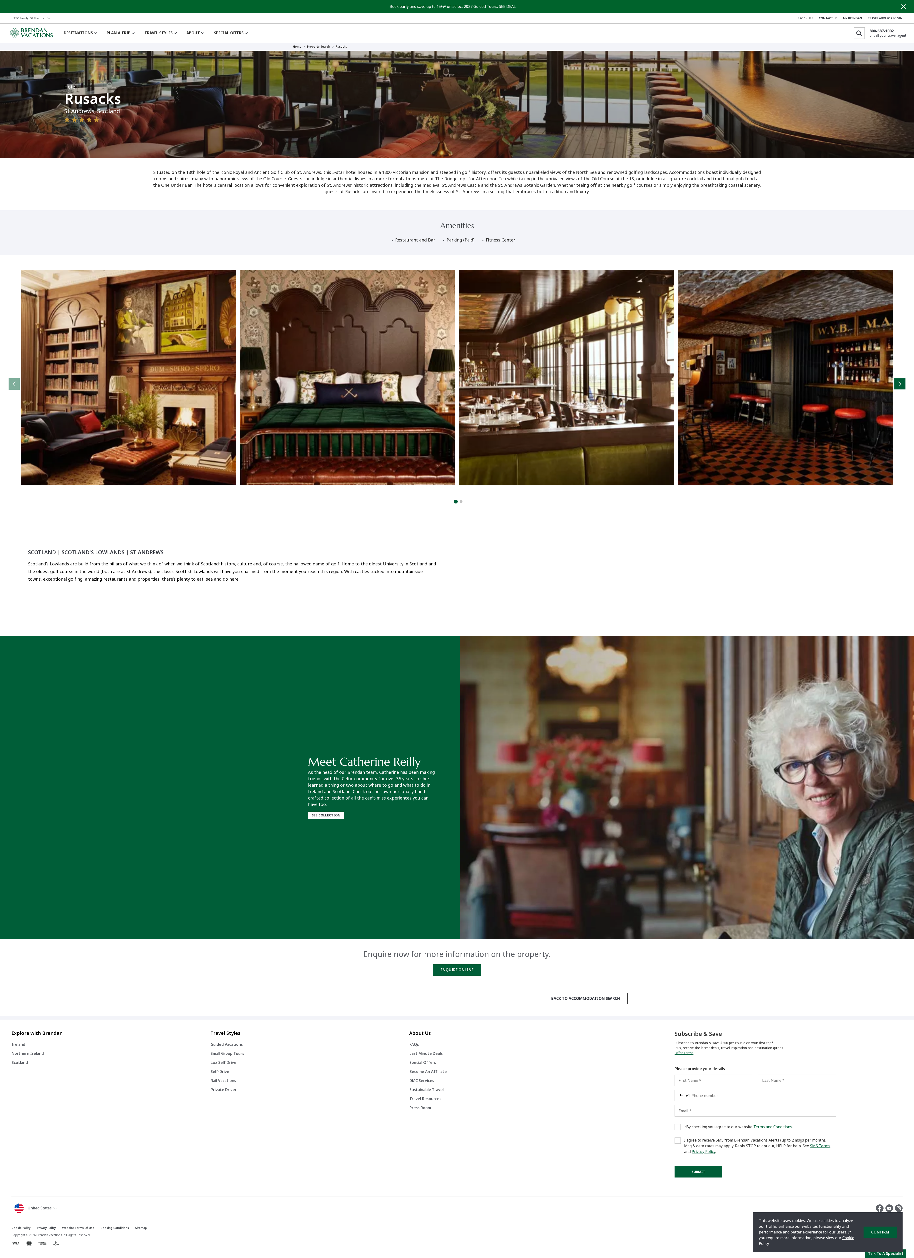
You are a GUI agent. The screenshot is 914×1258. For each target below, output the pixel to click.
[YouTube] (890, 1208)
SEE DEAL (507, 6)
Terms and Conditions (772, 1127)
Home (297, 47)
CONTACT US (828, 18)
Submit (698, 1171)
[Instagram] (899, 1208)
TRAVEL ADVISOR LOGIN (885, 18)
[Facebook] (880, 1208)
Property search (318, 47)
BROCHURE (805, 18)
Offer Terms (684, 1053)
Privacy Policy (703, 1151)
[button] (36, 1208)
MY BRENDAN (852, 18)
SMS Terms (820, 1146)
